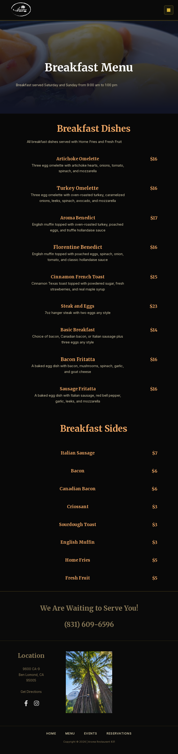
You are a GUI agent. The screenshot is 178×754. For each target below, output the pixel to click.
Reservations (119, 733)
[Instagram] (36, 703)
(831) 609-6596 (89, 624)
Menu (70, 733)
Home (51, 733)
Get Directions (31, 692)
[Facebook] (26, 703)
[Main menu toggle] (168, 10)
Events (90, 733)
